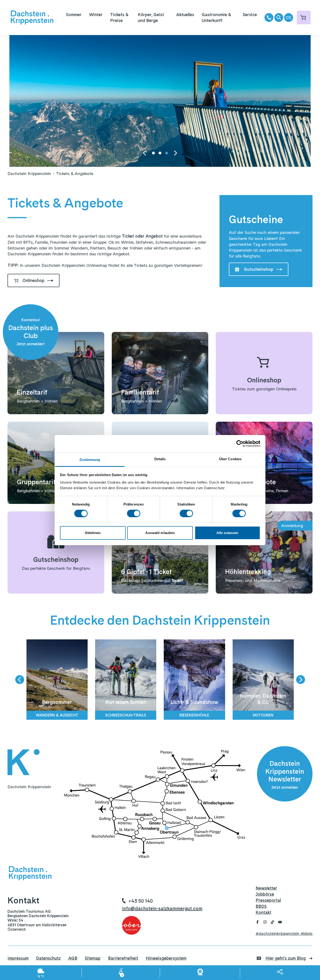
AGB (72, 958)
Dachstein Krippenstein (29, 173)
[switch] (133, 513)
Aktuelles (185, 14)
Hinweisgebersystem (166, 958)
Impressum (18, 958)
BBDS (261, 906)
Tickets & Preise (119, 17)
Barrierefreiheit (123, 958)
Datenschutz (48, 958)
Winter (96, 14)
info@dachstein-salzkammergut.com (162, 908)
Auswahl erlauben (160, 533)
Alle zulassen (227, 533)
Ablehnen (92, 533)
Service (250, 14)
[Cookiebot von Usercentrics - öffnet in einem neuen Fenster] (239, 443)
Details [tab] (160, 459)
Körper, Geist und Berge (151, 17)
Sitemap (92, 958)
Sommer (74, 14)
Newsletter (266, 888)
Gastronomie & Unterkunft (216, 17)
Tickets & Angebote (74, 173)
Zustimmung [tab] (89, 459)
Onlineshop (33, 280)
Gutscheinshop (258, 269)
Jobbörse (265, 894)
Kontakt (263, 912)
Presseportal (268, 900)
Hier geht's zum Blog (285, 958)
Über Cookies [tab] (230, 459)
